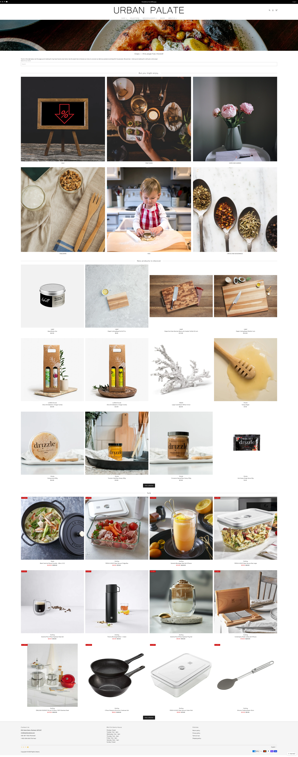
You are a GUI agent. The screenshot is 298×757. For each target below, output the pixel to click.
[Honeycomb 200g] (52, 443)
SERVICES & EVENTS (149, 18)
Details (154, 2)
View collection (149, 485)
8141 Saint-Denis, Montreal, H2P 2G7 (31, 730)
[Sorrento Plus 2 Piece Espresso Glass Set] (52, 601)
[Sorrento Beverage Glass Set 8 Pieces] (181, 528)
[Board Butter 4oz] (52, 296)
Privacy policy (196, 733)
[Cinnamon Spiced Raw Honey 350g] (181, 443)
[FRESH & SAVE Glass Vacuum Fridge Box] (116, 528)
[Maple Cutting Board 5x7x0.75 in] (116, 296)
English (294, 2)
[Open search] (269, 10)
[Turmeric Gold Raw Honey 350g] (116, 443)
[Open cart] (276, 10)
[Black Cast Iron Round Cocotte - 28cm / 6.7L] (52, 528)
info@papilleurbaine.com (28, 733)
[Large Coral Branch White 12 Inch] (181, 369)
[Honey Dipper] (245, 369)
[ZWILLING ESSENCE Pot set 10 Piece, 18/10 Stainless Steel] (52, 675)
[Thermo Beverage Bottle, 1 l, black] (116, 601)
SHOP (123, 18)
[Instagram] (2, 2)
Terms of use (196, 735)
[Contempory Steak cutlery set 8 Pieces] (245, 601)
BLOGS (162, 18)
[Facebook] (0, 2)
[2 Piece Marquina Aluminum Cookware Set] (116, 675)
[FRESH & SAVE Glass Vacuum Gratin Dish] (181, 675)
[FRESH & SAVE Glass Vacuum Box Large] (245, 528)
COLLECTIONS (134, 18)
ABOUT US (171, 18)
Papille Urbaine (35, 752)
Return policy (196, 730)
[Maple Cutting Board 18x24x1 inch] (245, 296)
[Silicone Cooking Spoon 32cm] (245, 675)
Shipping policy (197, 738)
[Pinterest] (4, 2)
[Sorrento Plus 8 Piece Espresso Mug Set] (181, 601)
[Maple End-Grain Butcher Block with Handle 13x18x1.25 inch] (181, 296)
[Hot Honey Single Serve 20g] (245, 443)
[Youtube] (7, 2)
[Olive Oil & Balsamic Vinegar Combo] (52, 369)
